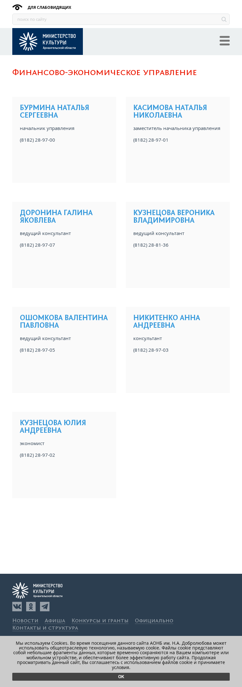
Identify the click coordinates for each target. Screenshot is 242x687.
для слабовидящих (49, 7)
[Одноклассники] (31, 606)
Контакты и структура (45, 628)
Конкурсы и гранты (100, 621)
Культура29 (47, 41)
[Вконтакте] (17, 606)
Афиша (55, 621)
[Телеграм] (44, 606)
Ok (121, 676)
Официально (154, 621)
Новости (25, 621)
